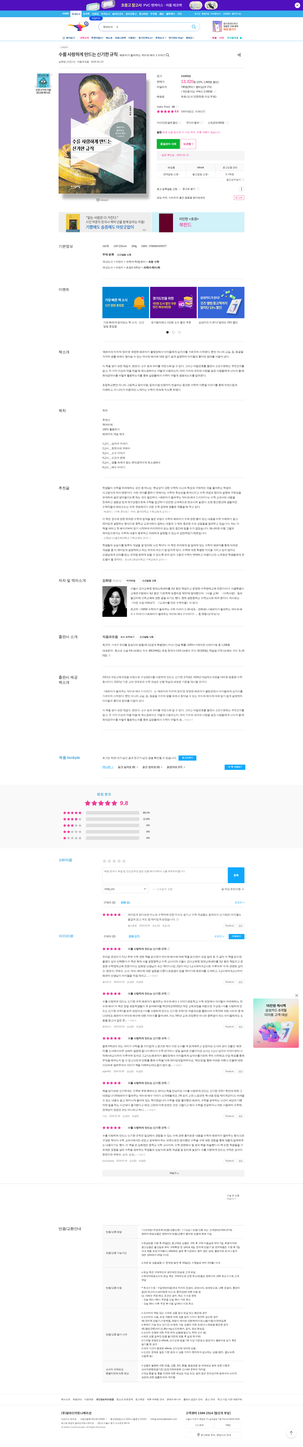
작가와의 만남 (175, 37)
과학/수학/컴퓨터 (135, 261)
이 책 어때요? (235, 766)
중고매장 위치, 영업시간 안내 (216, 1435)
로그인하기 (187, 757)
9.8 (177, 111)
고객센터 (226, 14)
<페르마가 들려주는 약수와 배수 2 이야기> (170, 613)
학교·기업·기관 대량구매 (229, 1399)
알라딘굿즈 (117, 13)
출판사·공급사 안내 (193, 1399)
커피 (179, 13)
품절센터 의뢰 (168, 143)
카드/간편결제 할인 (167, 122)
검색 (194, 27)
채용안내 (77, 1399)
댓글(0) (139, 982)
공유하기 (239, 55)
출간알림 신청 (199, 174)
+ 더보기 (153, 975)
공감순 (218, 936)
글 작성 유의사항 (231, 889)
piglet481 (106, 1071)
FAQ (228, 1425)
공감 (240, 926)
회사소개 (65, 1399)
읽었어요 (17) (175, 766)
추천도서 (160, 37)
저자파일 (130, 580)
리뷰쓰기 (236, 936)
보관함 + (188, 143)
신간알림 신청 (124, 254)
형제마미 (106, 1026)
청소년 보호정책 (124, 1399)
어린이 (119, 261)
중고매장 (143, 13)
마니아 (106, 766)
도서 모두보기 (127, 637)
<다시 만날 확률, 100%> (181, 644)
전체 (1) (125, 902)
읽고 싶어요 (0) (127, 766)
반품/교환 (198, 1230)
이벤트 (131, 37)
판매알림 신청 (170, 174)
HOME (65, 13)
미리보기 (104, 200)
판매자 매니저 (174, 1399)
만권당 (95, 13)
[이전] (69, 133)
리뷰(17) (200, 111)
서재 (221, 37)
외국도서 (105, 13)
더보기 (187, 720)
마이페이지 (215, 14)
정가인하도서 (145, 37)
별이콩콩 (132, 925)
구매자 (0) (109, 902)
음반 (161, 13)
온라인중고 (131, 13)
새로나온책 (120, 37)
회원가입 (205, 14)
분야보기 (70, 37)
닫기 (297, 5)
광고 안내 (210, 1399)
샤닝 (104, 1116)
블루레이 (170, 13)
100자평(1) (187, 111)
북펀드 (189, 37)
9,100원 (229, 174)
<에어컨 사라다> (205, 644)
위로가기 (291, 1433)
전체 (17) (134, 936)
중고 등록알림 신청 (167, 189)
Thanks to (229, 926)
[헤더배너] (227, 26)
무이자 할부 (192, 122)
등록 (236, 875)
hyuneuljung (108, 1160)
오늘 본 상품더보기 (233, 1197)
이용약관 (88, 1399)
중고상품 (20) (230, 167)
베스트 (109, 37)
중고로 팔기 (189, 188)
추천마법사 (96, 37)
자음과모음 (83, 61)
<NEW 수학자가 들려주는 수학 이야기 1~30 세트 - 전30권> (173, 609)
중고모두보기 (233, 179)
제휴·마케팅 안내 (155, 1399)
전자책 (86, 13)
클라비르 (106, 982)
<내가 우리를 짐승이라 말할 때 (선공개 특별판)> (139, 644)
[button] (167, 332)
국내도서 (76, 14)
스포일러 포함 (164, 889)
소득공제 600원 (216, 122)
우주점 (153, 13)
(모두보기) (213, 613)
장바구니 (236, 14)
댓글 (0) (166, 925)
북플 (214, 37)
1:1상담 (186, 1230)
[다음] (135, 133)
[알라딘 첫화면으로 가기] (79, 26)
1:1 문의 (199, 1425)
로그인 (197, 14)
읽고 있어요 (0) (151, 766)
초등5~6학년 (133, 267)
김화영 (62, 61)
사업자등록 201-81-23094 (92, 1419)
